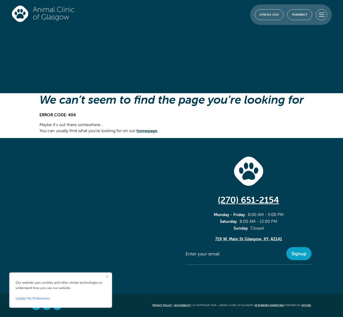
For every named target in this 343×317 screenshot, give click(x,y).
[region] (60, 290)
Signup (298, 253)
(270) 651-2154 (248, 199)
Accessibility (182, 305)
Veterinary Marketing (269, 305)
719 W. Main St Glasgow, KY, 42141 (248, 238)
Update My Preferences (33, 298)
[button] (321, 14)
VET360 (306, 305)
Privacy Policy (162, 305)
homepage (146, 130)
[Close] (107, 276)
